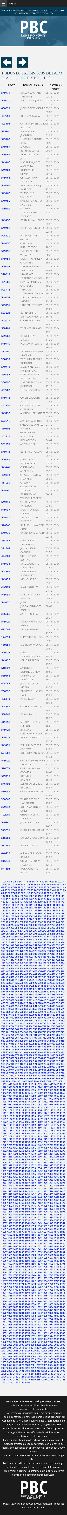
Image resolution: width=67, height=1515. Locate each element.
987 (17, 1078)
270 (3, 930)
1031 (4, 1089)
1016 (44, 1084)
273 (17, 930)
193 (35, 913)
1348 (56, 1171)
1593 (9, 1237)
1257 (39, 1147)
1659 (9, 1255)
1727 (21, 1272)
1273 (4, 1153)
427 (17, 962)
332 (31, 942)
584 (31, 994)
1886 (50, 1312)
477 (53, 971)
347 (35, 945)
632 (58, 1003)
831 (8, 1046)
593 (8, 997)
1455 (39, 1200)
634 (3, 1006)
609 (17, 1000)
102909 (5, 814)
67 (12, 890)
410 (3, 959)
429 (26, 962)
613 (35, 1000)
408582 (5, 683)
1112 (27, 1110)
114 (58, 896)
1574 (27, 1231)
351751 (5, 405)
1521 (39, 1217)
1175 (9, 1127)
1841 (44, 1301)
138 (40, 901)
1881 (21, 1312)
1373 (9, 1179)
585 (35, 994)
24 (2, 884)
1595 (21, 1237)
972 (12, 1075)
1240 (4, 1145)
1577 (44, 1231)
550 (3, 988)
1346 (44, 1171)
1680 (4, 1260)
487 (35, 974)
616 (49, 1000)
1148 (44, 1118)
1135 (33, 1116)
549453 (5, 266)
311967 (5, 548)
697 (35, 1017)
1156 (27, 1121)
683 (35, 1014)
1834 (4, 1301)
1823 (4, 1298)
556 (31, 988)
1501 (50, 1211)
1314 (50, 1162)
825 (44, 1043)
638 (21, 1006)
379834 (5, 806)
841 (53, 1046)
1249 (56, 1145)
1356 (39, 1173)
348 (40, 945)
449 (53, 965)
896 (49, 1058)
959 (17, 1072)
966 (49, 1072)
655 (35, 1008)
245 (17, 924)
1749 (21, 1278)
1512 (50, 1214)
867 (44, 1052)
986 (12, 1078)
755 (44, 1029)
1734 (62, 1272)
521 (62, 979)
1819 (44, 1295)
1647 (4, 1252)
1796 (39, 1289)
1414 (56, 1188)
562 (58, 988)
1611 (50, 1240)
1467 (44, 1202)
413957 (5, 721)
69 (19, 890)
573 (44, 991)
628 (40, 1003)
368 (3, 951)
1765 (50, 1281)
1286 (15, 1156)
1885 (44, 1312)
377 (44, 951)
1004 (36, 1081)
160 (12, 907)
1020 (4, 1087)
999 (8, 1081)
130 (3, 901)
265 (44, 927)
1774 (39, 1283)
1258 (44, 1147)
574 (49, 991)
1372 (4, 1179)
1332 (27, 1168)
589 (53, 994)
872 (3, 1055)
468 (12, 971)
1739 (27, 1275)
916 (12, 1063)
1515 (4, 1217)
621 (8, 1003)
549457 (5, 227)
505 (53, 977)
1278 (33, 1153)
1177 (21, 1127)
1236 (44, 1142)
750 (21, 1029)
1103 (39, 1107)
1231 (15, 1142)
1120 (9, 1113)
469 (17, 971)
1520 (33, 1217)
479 (62, 971)
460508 (5, 428)
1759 (15, 1281)
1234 (33, 1142)
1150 (56, 1118)
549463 (5, 177)
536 (3, 985)
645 (53, 1006)
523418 (5, 289)
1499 (39, 1211)
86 (9, 893)
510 (12, 979)
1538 (9, 1223)
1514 (62, 1214)
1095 (56, 1104)
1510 (39, 1214)
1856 (4, 1307)
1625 (4, 1246)
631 (53, 1003)
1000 (13, 1081)
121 (26, 898)
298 (3, 936)
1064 (4, 1098)
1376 (27, 1179)
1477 (39, 1205)
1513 (56, 1214)
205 (26, 916)
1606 (21, 1240)
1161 (56, 1121)
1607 (27, 1240)
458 (31, 968)
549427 (5, 652)
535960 (5, 131)
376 (40, 951)
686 (49, 1014)
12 (26, 881)
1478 (44, 1205)
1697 (39, 1263)
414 (21, 959)
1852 (44, 1304)
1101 (27, 1107)
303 (26, 936)
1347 (50, 1171)
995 (53, 1078)
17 (43, 881)
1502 (56, 1211)
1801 (4, 1292)
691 (8, 1017)
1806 (33, 1292)
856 (58, 1049)
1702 (4, 1266)
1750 (27, 1278)
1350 (4, 1173)
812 (49, 1040)
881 (44, 1055)
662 (3, 1011)
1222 (27, 1139)
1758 (9, 1281)
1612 (56, 1240)
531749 (5, 845)
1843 (56, 1301)
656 (40, 1008)
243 (8, 924)
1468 (50, 1202)
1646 (62, 1249)
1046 (27, 1092)
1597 (33, 1237)
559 (44, 988)
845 (8, 1049)
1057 (27, 1095)
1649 (15, 1252)
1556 (50, 1226)
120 (21, 898)
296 (58, 933)
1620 (39, 1243)
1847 (15, 1304)
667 (26, 1011)
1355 (33, 1173)
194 (40, 913)
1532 (39, 1220)
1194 (56, 1130)
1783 (27, 1286)
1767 (62, 1281)
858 (3, 1052)
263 (35, 927)
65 (6, 890)
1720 (44, 1269)
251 (44, 924)
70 (22, 890)
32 (28, 884)
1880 (15, 1312)
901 (8, 1061)
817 (8, 1043)
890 (21, 1058)
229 (8, 922)
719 (8, 1023)
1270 (50, 1150)
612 (31, 1000)
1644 (50, 1249)
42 (61, 884)
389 (35, 953)
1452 (21, 1200)
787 (62, 1034)
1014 (33, 1084)
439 (8, 965)
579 (8, 994)
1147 (39, 1118)
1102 (33, 1107)
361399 (5, 444)
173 (8, 910)
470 (21, 971)
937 (44, 1066)
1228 (62, 1139)
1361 (4, 1176)
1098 (9, 1107)
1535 (56, 1220)
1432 (33, 1194)
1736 (9, 1275)
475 (44, 971)
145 (8, 904)
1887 (56, 1312)
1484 (15, 1208)
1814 (15, 1295)
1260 (56, 1147)
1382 (62, 1179)
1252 (9, 1147)
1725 (9, 1272)
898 (58, 1058)
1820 (50, 1295)
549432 (5, 579)
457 (26, 968)
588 (49, 994)
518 (49, 979)
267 (53, 927)
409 (62, 956)
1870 (21, 1310)
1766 (56, 1281)
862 (21, 1052)
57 (45, 887)
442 (21, 965)
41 (58, 884)
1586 (33, 1234)
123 (35, 898)
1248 (50, 1145)
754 (40, 1029)
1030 (62, 1087)
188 (12, 913)
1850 (33, 1304)
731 (62, 1023)
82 (61, 890)
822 (31, 1043)
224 (49, 919)
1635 (62, 1246)
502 (40, 977)
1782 (21, 1286)
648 (3, 1008)
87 (12, 893)
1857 (9, 1307)
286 (12, 933)
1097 (4, 1107)
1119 (4, 1113)
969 (62, 1072)
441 (17, 965)
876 (21, 1055)
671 (44, 1011)
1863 (44, 1307)
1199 (21, 1133)
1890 (9, 1315)
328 (12, 942)
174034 (5, 637)
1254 (21, 1147)
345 (26, 945)
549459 (5, 200)
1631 (39, 1246)
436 (58, 962)
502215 (5, 320)
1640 (27, 1249)
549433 (5, 563)
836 (31, 1046)
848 (21, 1049)
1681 (9, 1260)
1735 (4, 1275)
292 (40, 933)
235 (35, 922)
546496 (5, 783)
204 (21, 916)
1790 (4, 1289)
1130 (4, 1116)
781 (35, 1034)
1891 (15, 1315)
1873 (39, 1310)
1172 (56, 1124)
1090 (27, 1104)
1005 (42, 1081)
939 (53, 1066)
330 (21, 942)
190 (21, 913)
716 (58, 1020)
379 (53, 951)
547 (53, 985)
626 (31, 1003)
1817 (33, 1295)
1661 (21, 1255)
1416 (4, 1191)
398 (12, 956)
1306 (4, 1162)
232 (21, 922)
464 (58, 968)
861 (17, 1052)
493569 (5, 629)
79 (51, 890)
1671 (15, 1257)
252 (49, 924)
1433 (39, 1194)
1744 (56, 1275)
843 (62, 1046)
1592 (4, 1237)
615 (44, 1000)
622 (12, 1003)
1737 (15, 1275)
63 (64, 887)
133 (17, 901)
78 (48, 890)
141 (53, 901)
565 (8, 991)
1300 (33, 1159)
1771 (21, 1283)
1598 (39, 1237)
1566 (44, 1228)
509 (8, 979)
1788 (56, 1286)
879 (35, 1055)
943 (8, 1069)
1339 (4, 1171)
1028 (50, 1087)
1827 (27, 1298)
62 (61, 887)
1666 (50, 1255)
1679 (62, 1257)
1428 (9, 1194)
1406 (9, 1188)
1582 (9, 1234)
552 (12, 988)
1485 (21, 1208)
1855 (62, 1304)
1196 (4, 1133)
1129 (62, 1113)
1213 (39, 1136)
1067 (21, 1098)
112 (49, 896)
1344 (33, 1171)
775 (8, 1034)
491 (53, 974)
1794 (27, 1289)
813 (53, 1040)
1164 (9, 1124)
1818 (39, 1295)
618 (58, 1000)
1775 (44, 1283)
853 (44, 1049)
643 (44, 1006)
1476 (33, 1205)
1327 (62, 1165)
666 (21, 1011)
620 (3, 1003)
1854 (56, 1304)
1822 (62, 1295)
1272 (62, 1150)
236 (40, 922)
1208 (9, 1136)
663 (8, 1011)
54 (35, 887)
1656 (56, 1252)
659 (53, 1008)
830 (3, 1046)
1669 (4, 1257)
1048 (39, 1092)
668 (31, 1011)
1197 (9, 1133)
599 (35, 997)
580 (12, 994)
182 (49, 910)
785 (53, 1034)
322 (49, 939)
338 (58, 942)
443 (26, 965)
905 (26, 1061)
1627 (15, 1246)
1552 (27, 1226)
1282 (56, 1153)
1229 (4, 1142)
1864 (50, 1307)
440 (12, 965)
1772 (27, 1283)
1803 (15, 1292)
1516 (9, 1217)
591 (62, 994)
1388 (33, 1182)
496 (12, 977)
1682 (15, 1260)
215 (8, 919)
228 (3, 922)
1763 (39, 1281)
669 (35, 1011)
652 (21, 1008)
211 (53, 916)
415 (26, 959)
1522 (44, 1217)
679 (17, 1014)
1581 (4, 1234)
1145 (27, 1118)
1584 (21, 1234)
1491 (56, 1208)
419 (44, 959)
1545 (50, 1223)
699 (44, 1017)
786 (58, 1034)
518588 (5, 837)
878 (31, 1055)
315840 (5, 860)
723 (26, 1023)
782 (40, 1034)
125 (44, 898)
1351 (9, 1173)
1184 (62, 1127)
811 (44, 1040)
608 (12, 1000)
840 (49, 1046)
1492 (62, 1208)
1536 (62, 1220)
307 (44, 936)
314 (12, 939)
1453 (27, 1200)
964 (40, 1072)
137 (35, 901)
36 (41, 884)
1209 (15, 1136)
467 (8, 971)
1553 (33, 1226)
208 (40, 916)
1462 (15, 1202)
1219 (9, 1139)
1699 (50, 1263)
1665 (44, 1255)
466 (3, 971)
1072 (50, 1098)
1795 (33, 1289)
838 (40, 1046)
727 (44, 1023)
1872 (33, 1310)
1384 (9, 1182)
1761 (27, 1281)
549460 (5, 193)
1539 (15, 1223)
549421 (5, 745)
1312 (39, 1162)
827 (53, 1043)
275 (26, 930)
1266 (27, 1150)
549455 (5, 251)
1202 (39, 1133)
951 (44, 1069)
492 (58, 974)
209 (44, 916)
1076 (9, 1101)
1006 (48, 1081)
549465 (5, 162)
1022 (15, 1087)
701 (53, 1017)
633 (62, 1003)
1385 (15, 1182)
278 (40, 930)
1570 (4, 1231)
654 (31, 1008)
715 (53, 1020)
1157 (33, 1121)
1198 (15, 1133)
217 (17, 919)
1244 (27, 1145)
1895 (39, 1315)
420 (49, 959)
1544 (44, 1223)
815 (62, 1040)
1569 (62, 1228)
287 (17, 933)
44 (2, 887)
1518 (21, 1217)
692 (12, 1017)
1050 (50, 1092)
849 (26, 1049)
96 (41, 893)
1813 (9, 1295)
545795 (5, 413)
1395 (9, 1185)
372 (21, 951)
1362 (9, 1176)
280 (49, 930)
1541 (27, 1223)
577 (62, 991)
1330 (15, 1168)
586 (40, 994)
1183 (56, 1127)
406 (49, 956)
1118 (62, 1110)
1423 (44, 1191)
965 (44, 1072)
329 (17, 942)
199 (62, 913)
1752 (39, 1278)
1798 (50, 1289)
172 (3, 910)
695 (26, 1017)
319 (35, 939)
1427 (4, 1194)
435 (53, 962)
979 (44, 1075)
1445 (44, 1197)
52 (28, 887)
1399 (33, 1185)
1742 (44, 1275)
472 (31, 971)
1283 (62, 1153)
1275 (15, 1153)
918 (21, 1063)
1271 (56, 1150)
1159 (44, 1121)
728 (49, 1023)
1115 (44, 1110)
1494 (9, 1211)
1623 (56, 1243)
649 (8, 1008)
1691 (4, 1263)
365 (53, 948)
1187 (15, 1130)
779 (26, 1034)
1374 (15, 1179)
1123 (27, 1113)
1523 (50, 1217)
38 (48, 884)
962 (31, 1072)
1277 (27, 1153)
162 (21, 907)
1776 (50, 1283)
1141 (4, 1118)
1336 (50, 1168)
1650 (21, 1252)
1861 (33, 1307)
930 (12, 1066)
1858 (15, 1307)
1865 (56, 1307)
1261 (62, 1147)
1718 (33, 1269)
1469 (56, 1202)
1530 (27, 1220)
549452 (5, 297)
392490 (5, 351)
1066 (15, 1098)
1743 (50, 1275)
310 (58, 936)
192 (31, 913)
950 (40, 1069)
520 (58, 979)
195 (44, 913)
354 (3, 948)
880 (40, 1055)
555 (26, 988)
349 (44, 945)
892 (31, 1058)
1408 (21, 1188)
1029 (56, 1087)
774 (3, 1034)
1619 (33, 1243)
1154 (15, 1121)
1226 (50, 1139)
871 (62, 1052)
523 (8, 982)
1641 (33, 1249)
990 (31, 1078)
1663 (33, 1255)
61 (58, 887)
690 (3, 1017)
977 (35, 1075)
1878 (4, 1312)
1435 (50, 1194)
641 (35, 1006)
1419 (21, 1191)
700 (49, 1017)
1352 (15, 1173)
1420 (27, 1191)
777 (17, 1034)
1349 (62, 1171)
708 (21, 1020)
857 (62, 1049)
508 (3, 979)
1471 (4, 1205)
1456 (44, 1200)
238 (49, 922)
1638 (15, 1249)
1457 (50, 1200)
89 (19, 893)
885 (62, 1055)
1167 (27, 1124)
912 (58, 1061)
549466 (5, 154)
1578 (50, 1231)
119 (17, 898)
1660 (15, 1255)
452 (3, 968)
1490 (50, 1208)
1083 (50, 1101)
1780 (9, 1286)
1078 (21, 1101)
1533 (44, 1220)
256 (3, 927)
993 (44, 1078)
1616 (15, 1243)
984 (3, 1078)
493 (62, 974)
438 (3, 965)
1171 (50, 1124)
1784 (33, 1286)
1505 (9, 1214)
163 (26, 907)
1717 (27, 1269)
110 (40, 896)
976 (31, 1075)
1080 (33, 1101)
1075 (4, 1101)
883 (53, 1055)
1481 (62, 1205)
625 (26, 1003)
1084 (56, 1101)
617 (53, 1000)
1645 (56, 1249)
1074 (62, 1098)
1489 (44, 1208)
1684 (27, 1260)
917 (17, 1063)
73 (32, 890)
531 (44, 982)
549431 (5, 594)
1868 (9, 1310)
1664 (39, 1255)
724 (31, 1023)
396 (3, 956)
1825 (15, 1298)
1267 (33, 1150)
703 (62, 1017)
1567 (50, 1228)
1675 (39, 1257)
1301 (39, 1159)
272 (12, 930)
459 (35, 968)
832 (12, 1046)
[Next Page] (22, 66)
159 (8, 907)
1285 (9, 1156)
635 (8, 1006)
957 (8, 1072)
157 (62, 904)
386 (21, 953)
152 (40, 904)
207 (35, 916)
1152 (4, 1121)
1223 (33, 1139)
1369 (50, 1176)
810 (40, 1040)
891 (26, 1058)
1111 (21, 1110)
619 (62, 1000)
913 (62, 1061)
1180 (39, 1127)
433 (44, 962)
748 (12, 1029)
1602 (62, 1237)
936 (40, 1066)
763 (17, 1032)
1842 (50, 1301)
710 (31, 1020)
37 (45, 884)
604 (58, 997)
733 (8, 1026)
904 (21, 1061)
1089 (21, 1104)
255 (62, 924)
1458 (56, 1200)
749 (17, 1029)
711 (35, 1020)
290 (31, 933)
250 (40, 924)
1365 (27, 1176)
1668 (62, 1255)
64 (2, 890)
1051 (56, 1092)
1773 (33, 1283)
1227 (56, 1139)
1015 (39, 1084)
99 (51, 893)
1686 (39, 1260)
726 (40, 1023)
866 (40, 1052)
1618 (27, 1243)
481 (8, 974)
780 (31, 1034)
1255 (27, 1147)
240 (58, 922)
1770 (15, 1283)
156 (58, 904)
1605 (15, 1240)
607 (8, 1000)
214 (3, 919)
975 (26, 1075)
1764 (44, 1281)
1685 (33, 1260)
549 (62, 985)
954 (58, 1069)
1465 (33, 1202)
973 (17, 1075)
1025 (33, 1087)
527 (26, 982)
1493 (4, 1211)
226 (58, 919)
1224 (39, 1139)
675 (62, 1011)
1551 (21, 1226)
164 (31, 907)
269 (62, 927)
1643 (44, 1249)
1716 (21, 1269)
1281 (50, 1153)
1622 (50, 1243)
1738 (21, 1275)
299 (8, 936)
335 (44, 942)
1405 (4, 1188)
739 (35, 1026)
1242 (15, 1145)
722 (21, 1023)
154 (49, 904)
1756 (62, 1278)
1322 (33, 1165)
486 (31, 974)
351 (53, 945)
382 (3, 953)
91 (25, 893)
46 (9, 887)
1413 (50, 1188)
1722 (56, 1269)
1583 (15, 1234)
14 (33, 881)
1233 (27, 1142)
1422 (39, 1191)
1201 (33, 1133)
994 (49, 1078)
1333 (33, 1168)
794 (31, 1037)
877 (26, 1055)
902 (12, 1061)
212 (58, 916)
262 (31, 927)
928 (3, 1066)
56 (41, 887)
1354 (27, 1173)
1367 (39, 1176)
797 (44, 1037)
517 (44, 979)
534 (58, 982)
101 (60, 893)
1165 (15, 1124)
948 (31, 1069)
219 (26, 919)
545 (44, 985)
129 (62, 898)
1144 (21, 1118)
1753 (44, 1278)
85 (6, 893)
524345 (5, 525)
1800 (62, 1289)
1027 (44, 1087)
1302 (44, 1159)
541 (26, 985)
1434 (44, 1194)
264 (40, 927)
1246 (39, 1145)
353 (62, 945)
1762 (33, 1281)
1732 (50, 1272)
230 (12, 922)
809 (35, 1040)
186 (3, 913)
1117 (56, 1110)
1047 (33, 1092)
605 (62, 997)
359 (26, 948)
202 (12, 916)
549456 (5, 243)
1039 (50, 1089)
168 (49, 907)
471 (26, 971)
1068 (27, 1098)
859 (8, 1052)
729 (53, 1023)
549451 (5, 305)
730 (58, 1023)
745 (62, 1026)
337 (53, 942)
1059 (39, 1095)
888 (12, 1058)
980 (49, 1075)
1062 (56, 1095)
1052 (62, 1092)
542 (31, 985)
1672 (21, 1257)
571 (35, 991)
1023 (21, 1087)
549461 (5, 185)
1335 (44, 1168)
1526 (4, 1220)
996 (58, 1078)
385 (17, 953)
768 (40, 1032)
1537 (4, 1223)
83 (64, 890)
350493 (5, 359)
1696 (33, 1263)
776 (12, 1034)
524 (12, 982)
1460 (4, 1202)
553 (17, 988)
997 (62, 1078)
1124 (33, 1113)
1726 (15, 1272)
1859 (21, 1307)
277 (35, 930)
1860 (27, 1307)
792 (21, 1037)
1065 (9, 1098)
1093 (44, 1104)
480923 (5, 108)
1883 (33, 1312)
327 (8, 942)
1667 (56, 1255)
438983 (5, 540)
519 (53, 979)
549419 (5, 776)
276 (31, 930)
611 (26, 1000)
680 (21, 1014)
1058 (33, 1095)
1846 (9, 1304)
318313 (5, 274)
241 (62, 922)
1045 (21, 1092)
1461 (9, 1202)
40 (54, 884)
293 (44, 933)
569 (26, 991)
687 (53, 1014)
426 (12, 962)
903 (17, 1061)
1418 (15, 1191)
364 (49, 948)
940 (58, 1066)
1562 (21, 1228)
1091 (33, 1104)
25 (6, 884)
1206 (62, 1133)
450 (58, 965)
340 (3, 945)
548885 (5, 706)
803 (8, 1040)
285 (8, 933)
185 (62, 910)
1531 (33, 1220)
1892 (21, 1315)
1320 (21, 1165)
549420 (5, 760)
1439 (9, 1197)
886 (3, 1058)
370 (12, 951)
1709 (44, 1266)
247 (26, 924)
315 (17, 939)
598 (31, 997)
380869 (5, 799)
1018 (56, 1084)
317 (26, 939)
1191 (39, 1130)
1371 (62, 1176)
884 (58, 1055)
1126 (44, 1113)
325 (62, 939)
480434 (5, 791)
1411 (39, 1188)
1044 (15, 1092)
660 (58, 1008)
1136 (39, 1116)
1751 (33, 1278)
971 (8, 1075)
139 (44, 901)
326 (3, 942)
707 (17, 1020)
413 (17, 959)
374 (31, 951)
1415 (62, 1188)
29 (19, 884)
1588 (44, 1234)
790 (12, 1037)
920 (31, 1063)
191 (26, 913)
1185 (4, 1130)
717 (62, 1020)
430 (31, 962)
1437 (62, 1194)
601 (44, 997)
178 (31, 910)
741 (44, 1026)
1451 (15, 1200)
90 (22, 893)
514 (31, 979)
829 (62, 1043)
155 (53, 904)
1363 (15, 1176)
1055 (15, 1095)
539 (17, 985)
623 (17, 1003)
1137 (44, 1116)
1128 (56, 1113)
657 (44, 1008)
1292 (50, 1156)
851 (35, 1049)
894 (40, 1058)
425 (8, 962)
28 (15, 884)
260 (21, 927)
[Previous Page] (6, 66)
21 (56, 881)
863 (26, 1052)
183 (53, 910)
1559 (4, 1228)
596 (21, 997)
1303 (50, 1159)
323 (53, 939)
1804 (21, 1292)
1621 (44, 1243)
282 (58, 930)
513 (26, 979)
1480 (56, 1205)
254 (58, 924)
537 (8, 985)
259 (17, 927)
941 (62, 1066)
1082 (44, 1101)
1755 (56, 1278)
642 (40, 1006)
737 (26, 1026)
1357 (44, 1173)
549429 (5, 621)
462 (49, 968)
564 (3, 991)
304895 (5, 382)
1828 (33, 1298)
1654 (44, 1252)
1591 (62, 1234)
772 (58, 1032)
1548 (4, 1226)
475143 (5, 698)
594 (12, 997)
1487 (33, 1208)
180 (40, 910)
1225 (44, 1139)
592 (3, 997)
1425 (56, 1191)
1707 (33, 1266)
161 (17, 907)
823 (35, 1043)
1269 (44, 1150)
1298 (21, 1159)
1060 (44, 1095)
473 (35, 971)
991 (35, 1078)
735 (17, 1026)
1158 (39, 1121)
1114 (39, 1110)
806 (21, 1040)
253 (53, 924)
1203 (44, 1133)
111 (44, 896)
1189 (27, 1130)
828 (58, 1043)
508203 (5, 328)
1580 (62, 1231)
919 (26, 1063)
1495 (15, 1211)
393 (53, 953)
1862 (39, 1307)
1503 (62, 1211)
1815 (21, 1295)
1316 (62, 1162)
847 (17, 1049)
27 (12, 884)
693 (17, 1017)
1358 (50, 1173)
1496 (21, 1211)
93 (32, 893)
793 (26, 1037)
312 (3, 939)
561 (53, 988)
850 (31, 1049)
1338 (62, 1168)
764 (21, 1032)
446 (40, 965)
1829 (39, 1298)
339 (62, 942)
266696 (5, 691)
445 (35, 965)
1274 (9, 1153)
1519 (27, 1217)
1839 (33, 1301)
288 (21, 933)
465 (62, 968)
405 (44, 956)
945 (17, 1069)
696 (31, 1017)
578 (3, 994)
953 (53, 1069)
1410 (33, 1188)
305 (35, 936)
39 (51, 884)
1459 (62, 1200)
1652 (33, 1252)
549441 (5, 467)
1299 (27, 1159)
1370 (56, 1176)
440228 (5, 853)
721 (17, 1023)
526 (21, 982)
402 (31, 956)
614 (40, 1000)
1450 (9, 1200)
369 (8, 951)
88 (15, 893)
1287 (21, 1156)
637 (17, 1006)
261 (26, 927)
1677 (50, 1257)
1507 (21, 1214)
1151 (62, 1118)
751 (26, 1029)
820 (21, 1043)
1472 (9, 1205)
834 (21, 1046)
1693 (15, 1263)
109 (35, 896)
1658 (4, 1255)
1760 (21, 1281)
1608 (33, 1240)
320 (40, 939)
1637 (9, 1249)
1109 (9, 1110)
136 (31, 901)
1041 (62, 1089)
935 (35, 1066)
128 (58, 898)
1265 (21, 1150)
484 (21, 974)
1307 (9, 1162)
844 (3, 1049)
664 (12, 1011)
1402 (50, 1185)
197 (53, 913)
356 (12, 948)
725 (35, 1023)
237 (44, 922)
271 (8, 930)
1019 (62, 1084)
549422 (5, 737)
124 (40, 898)
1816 (27, 1295)
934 (31, 1066)
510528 (5, 667)
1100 (21, 1107)
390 (40, 953)
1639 (21, 1249)
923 (44, 1063)
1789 (62, 1286)
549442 (5, 459)
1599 (44, 1237)
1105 (50, 1107)
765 (26, 1032)
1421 (33, 1191)
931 (17, 1066)
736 (21, 1026)
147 (17, 904)
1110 (15, 1110)
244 (12, 924)
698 (40, 1017)
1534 (50, 1220)
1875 (50, 1310)
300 (12, 936)
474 (40, 971)
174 (12, 910)
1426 (62, 1191)
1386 (21, 1182)
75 (38, 890)
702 (58, 1017)
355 (8, 948)
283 (62, 930)
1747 (9, 1278)
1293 (56, 1156)
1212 (33, 1136)
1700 (56, 1263)
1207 (4, 1136)
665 (17, 1011)
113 (53, 896)
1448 (62, 1197)
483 (17, 974)
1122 (21, 1113)
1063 (62, 1095)
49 (19, 887)
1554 (39, 1226)
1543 (39, 1223)
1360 (62, 1173)
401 (26, 956)
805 (17, 1040)
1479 (50, 1205)
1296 (9, 1159)
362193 (5, 586)
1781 (15, 1286)
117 (8, 898)
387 (26, 953)
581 (17, 994)
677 (8, 1014)
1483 (9, 1208)
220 (31, 919)
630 (49, 1003)
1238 (56, 1142)
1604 (9, 1240)
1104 (44, 1107)
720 (12, 1023)
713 (44, 1020)
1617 (21, 1243)
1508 (27, 1214)
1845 (4, 1304)
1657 (62, 1252)
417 (35, 959)
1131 (9, 1116)
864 (31, 1052)
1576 (39, 1231)
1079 (27, 1101)
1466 (39, 1202)
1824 (9, 1298)
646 (58, 1006)
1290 (39, 1156)
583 (26, 994)
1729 (33, 1272)
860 (12, 1052)
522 (3, 982)
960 (21, 1072)
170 (58, 907)
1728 (27, 1272)
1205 (56, 1133)
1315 (56, 1162)
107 (26, 896)
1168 (33, 1124)
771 (53, 1032)
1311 (33, 1162)
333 (35, 942)
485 (26, 974)
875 (17, 1055)
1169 (39, 1124)
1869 (15, 1310)
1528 (15, 1220)
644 (49, 1006)
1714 (9, 1269)
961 (26, 1072)
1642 (39, 1249)
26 (9, 884)
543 (35, 985)
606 (3, 1000)
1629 (27, 1246)
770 (49, 1032)
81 (58, 890)
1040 (56, 1089)
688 (58, 1014)
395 (62, 953)
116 (3, 898)
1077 (15, 1101)
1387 (27, 1182)
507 (62, 977)
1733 (56, 1272)
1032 (9, 1089)
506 (58, 977)
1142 (9, 1118)
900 (3, 1061)
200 (3, 916)
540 (21, 985)
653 (26, 1008)
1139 (56, 1116)
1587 (39, 1234)
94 (35, 893)
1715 (15, 1269)
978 (40, 1075)
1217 (62, 1136)
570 (31, 991)
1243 (21, 1145)
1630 (33, 1246)
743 (53, 1026)
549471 (5, 92)
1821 (56, 1295)
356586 (5, 613)
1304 (56, 1159)
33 (32, 884)
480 (3, 974)
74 (35, 890)
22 (59, 881)
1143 (15, 1118)
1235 (39, 1142)
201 (8, 916)
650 (12, 1008)
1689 (56, 1260)
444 (31, 965)
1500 (44, 1211)
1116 (50, 1110)
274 (21, 930)
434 (49, 962)
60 (54, 887)
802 (3, 1040)
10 (20, 881)
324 (58, 939)
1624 (62, 1243)
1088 (15, 1104)
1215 (50, 1136)
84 (2, 893)
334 (40, 942)
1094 (50, 1104)
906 (31, 1061)
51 (25, 887)
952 (49, 1069)
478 (58, 971)
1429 (15, 1194)
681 (26, 1014)
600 (40, 997)
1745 (62, 1275)
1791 (9, 1289)
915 (8, 1063)
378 (49, 951)
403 (35, 956)
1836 (15, 1301)
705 (8, 1020)
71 (25, 890)
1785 (39, 1286)
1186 (9, 1130)
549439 (5, 501)
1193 (50, 1130)
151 (35, 904)
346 (31, 945)
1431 (27, 1194)
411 (8, 959)
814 (58, 1040)
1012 (21, 1084)
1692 (9, 1263)
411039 (5, 482)
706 (12, 1020)
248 (31, 924)
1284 (4, 1156)
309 (53, 936)
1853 (50, 1304)
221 (35, 919)
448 (49, 965)
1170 (44, 1124)
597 (26, 997)
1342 (21, 1171)
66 (9, 890)
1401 (44, 1185)
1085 (62, 1101)
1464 (27, 1202)
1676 (44, 1257)
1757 (4, 1281)
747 (8, 1029)
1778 (62, 1283)
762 (12, 1032)
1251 (4, 1147)
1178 (27, 1127)
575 (53, 991)
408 (58, 956)
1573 (21, 1231)
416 (31, 959)
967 (53, 1072)
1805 (27, 1292)
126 (49, 898)
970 (3, 1075)
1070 (39, 1098)
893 (35, 1058)
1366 (33, 1176)
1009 (4, 1084)
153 (44, 904)
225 (53, 919)
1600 (50, 1237)
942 (3, 1069)
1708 (39, 1266)
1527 (9, 1220)
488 (40, 974)
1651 (27, 1252)
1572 (15, 1231)
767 (35, 1032)
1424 (50, 1191)
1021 (9, 1087)
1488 (39, 1208)
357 (17, 948)
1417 (9, 1191)
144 (3, 904)
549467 (5, 146)
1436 (56, 1194)
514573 (5, 768)
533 (53, 982)
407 (53, 956)
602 (49, 997)
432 (40, 962)
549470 (5, 100)
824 (40, 1043)
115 (62, 896)
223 (44, 919)
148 (21, 904)
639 (26, 1006)
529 (35, 982)
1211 (27, 1136)
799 (53, 1037)
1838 (27, 1301)
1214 (44, 1136)
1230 (9, 1142)
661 (62, 1008)
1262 (4, 1150)
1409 (27, 1188)
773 (62, 1032)
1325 (50, 1165)
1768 (4, 1283)
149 (26, 904)
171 (62, 907)
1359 (56, 1173)
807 (26, 1040)
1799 (56, 1289)
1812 (4, 1295)
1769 (9, 1283)
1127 (50, 1113)
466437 (5, 374)
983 (62, 1075)
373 (26, 951)
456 (21, 968)
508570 (5, 235)
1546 (56, 1223)
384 (12, 953)
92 (28, 893)
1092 (39, 1104)
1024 (27, 1087)
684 (40, 1014)
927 (62, 1063)
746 (3, 1029)
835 (26, 1046)
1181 (44, 1127)
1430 (21, 1194)
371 (17, 951)
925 (53, 1063)
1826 (21, 1298)
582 (21, 994)
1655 (50, 1252)
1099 (15, 1107)
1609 (39, 1240)
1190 (33, 1130)
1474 (21, 1205)
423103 (5, 123)
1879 (9, 1312)
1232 (21, 1142)
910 (49, 1061)
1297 (15, 1159)
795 (35, 1037)
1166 (21, 1124)
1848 (21, 1304)
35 (38, 884)
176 (21, 910)
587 (44, 994)
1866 (62, 1307)
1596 (27, 1237)
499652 (5, 208)
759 (62, 1029)
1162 (62, 1121)
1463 (21, 1202)
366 (58, 948)
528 (31, 982)
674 (58, 1011)
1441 (21, 1197)
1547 (62, 1223)
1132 (15, 1116)
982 (58, 1075)
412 (12, 959)
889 (17, 1058)
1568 (56, 1228)
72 (28, 890)
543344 (5, 571)
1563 (27, 1228)
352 (58, 945)
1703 (9, 1266)
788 (3, 1037)
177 (26, 910)
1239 (62, 1142)
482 (12, 974)
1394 (4, 1185)
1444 (39, 1197)
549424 (5, 729)
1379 (44, 1179)
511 (17, 979)
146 (12, 904)
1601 (56, 1237)
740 (40, 1026)
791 (17, 1037)
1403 (56, 1185)
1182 (50, 1127)
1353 (21, 1173)
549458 (5, 220)
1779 (4, 1286)
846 (12, 1049)
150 (31, 904)
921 (35, 1063)
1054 (9, 1095)
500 (31, 977)
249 (35, 924)
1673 (27, 1257)
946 (21, 1069)
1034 (21, 1089)
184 (58, 910)
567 (17, 991)
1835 (9, 1301)
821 (26, 1043)
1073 (56, 1098)
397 (8, 956)
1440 (15, 1197)
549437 (5, 509)
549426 (5, 660)
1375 (21, 1179)
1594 (15, 1237)
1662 (27, 1255)
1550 (15, 1226)
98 (48, 893)
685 (44, 1014)
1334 (39, 1168)
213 (62, 916)
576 (58, 991)
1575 (33, 1231)
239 (53, 922)
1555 (44, 1226)
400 (21, 956)
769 (44, 1032)
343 (17, 945)
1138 (50, 1116)
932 (21, 1066)
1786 (44, 1286)
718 (3, 1023)
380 (58, 951)
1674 (33, 1257)
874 (12, 1055)
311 (62, 936)
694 (21, 1017)
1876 (56, 1310)
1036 (33, 1089)
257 (8, 927)
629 (44, 1003)
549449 (5, 343)
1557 (56, 1226)
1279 (39, 1153)
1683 (21, 1260)
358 (21, 948)
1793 (21, 1289)
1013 (27, 1084)
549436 (5, 517)
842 (58, 1046)
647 (62, 1006)
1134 (27, 1116)
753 (35, 1029)
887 (8, 1058)
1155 (21, 1121)
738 (31, 1026)
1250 (62, 1145)
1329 (9, 1168)
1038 (44, 1089)
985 (8, 1078)
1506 (15, 1214)
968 (58, 1072)
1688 (50, 1260)
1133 (21, 1116)
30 (22, 884)
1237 (50, 1142)
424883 (5, 555)
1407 (15, 1188)
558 (40, 988)
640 (31, 1006)
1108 (4, 1110)
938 (49, 1066)
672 (49, 1011)
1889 (4, 1315)
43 (64, 884)
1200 (27, 1133)
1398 (27, 1185)
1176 (15, 1127)
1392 (56, 1182)
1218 (4, 1139)
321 (44, 939)
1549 (9, 1226)
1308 (15, 1162)
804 (12, 1040)
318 (31, 939)
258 (12, 927)
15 (36, 881)
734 (12, 1026)
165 (35, 907)
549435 (5, 532)
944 (12, 1069)
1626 (9, 1246)
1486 (27, 1208)
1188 (21, 1130)
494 (3, 977)
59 (51, 887)
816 (3, 1043)
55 (38, 887)
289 (26, 933)
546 (49, 985)
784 (49, 1034)
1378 (39, 1179)
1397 (21, 1185)
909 (44, 1061)
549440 (5, 490)
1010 (9, 1084)
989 (26, 1078)
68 (15, 890)
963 (35, 1072)
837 (35, 1046)
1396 (15, 1185)
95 (38, 893)
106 (21, 896)
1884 (39, 1312)
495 (8, 977)
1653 (39, 1252)
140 (49, 901)
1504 (4, 1214)
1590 (56, 1234)
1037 (39, 1089)
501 (35, 977)
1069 (33, 1098)
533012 (5, 420)
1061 (50, 1095)
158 (3, 907)
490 (49, 974)
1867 (4, 1310)
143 (62, 901)
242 (3, 924)
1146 (33, 1118)
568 (21, 991)
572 (40, 991)
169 (53, 907)
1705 (21, 1266)
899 (62, 1058)
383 (8, 953)
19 (49, 881)
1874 (44, 1310)
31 (25, 884)
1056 (21, 1095)
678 (12, 1014)
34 (35, 884)
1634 (56, 1246)
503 (44, 977)
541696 (5, 868)
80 (54, 890)
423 (62, 959)
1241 (9, 1145)
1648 (9, 1252)
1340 (9, 1171)
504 (49, 977)
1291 (44, 1156)
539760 (5, 335)
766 (31, 1032)
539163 (5, 675)
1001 (18, 1081)
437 (62, 962)
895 (44, 1058)
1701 (62, 1263)
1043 (9, 1092)
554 (21, 988)
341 (8, 945)
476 (49, 971)
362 (40, 948)
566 (12, 991)
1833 (62, 1298)
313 (8, 939)
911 (53, 1061)
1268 (39, 1150)
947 (26, 1069)
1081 (39, 1101)
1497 (27, 1211)
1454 (33, 1200)
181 (44, 910)
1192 (44, 1130)
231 (17, 922)
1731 (44, 1272)
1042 (4, 1092)
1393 (62, 1182)
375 (35, 951)
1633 (50, 1246)
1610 (44, 1240)
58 (48, 887)
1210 (21, 1136)
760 (3, 1032)
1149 (50, 1118)
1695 (27, 1263)
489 (44, 974)
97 (45, 893)
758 (58, 1029)
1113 (33, 1110)
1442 (27, 1197)
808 (31, 1040)
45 (6, 887)
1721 (50, 1269)
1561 (15, 1228)
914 (3, 1063)
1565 (39, 1228)
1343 (27, 1171)
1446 (50, 1197)
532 (49, 982)
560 (49, 988)
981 (53, 1075)
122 (31, 898)
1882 (27, 1312)
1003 (30, 1081)
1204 (50, 1133)
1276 (21, 1153)
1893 (27, 1315)
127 (53, 898)
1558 (62, 1226)
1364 (21, 1176)
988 (21, 1078)
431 (35, 962)
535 (62, 982)
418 (40, 959)
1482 (4, 1208)
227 (62, 919)
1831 (50, 1298)
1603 (4, 1240)
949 (35, 1069)
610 (21, 1000)
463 (53, 968)
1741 (39, 1275)
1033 (15, 1089)
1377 (33, 1179)
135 (26, 901)
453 (8, 968)
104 (12, 896)
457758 (5, 115)
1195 (62, 1130)
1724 (4, 1272)
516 (40, 979)
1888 (62, 1312)
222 (40, 919)
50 (22, 887)
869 (53, 1052)
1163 (4, 1124)
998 (3, 1081)
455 (17, 968)
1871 (27, 1310)
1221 (21, 1139)
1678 (56, 1257)
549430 (5, 602)
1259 (50, 1147)
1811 (62, 1292)
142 (58, 901)
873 (8, 1055)
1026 (39, 1087)
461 (44, 968)
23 (62, 881)
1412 (44, 1188)
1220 (15, 1139)
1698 (44, 1263)
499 (26, 977)
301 (17, 936)
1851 (39, 1304)
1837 (21, 1301)
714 (49, 1020)
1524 (56, 1217)
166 (40, 907)
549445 (5, 397)
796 (40, 1037)
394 (58, 953)
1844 (62, 1301)
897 (53, 1058)
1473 (15, 1205)
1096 (62, 1104)
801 (62, 1037)
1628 (21, 1246)
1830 (44, 1298)
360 (31, 948)
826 (49, 1043)
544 (40, 985)
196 (49, 913)
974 (21, 1075)
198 (58, 913)
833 (17, 1046)
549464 (5, 169)
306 (40, 936)
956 (3, 1072)
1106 (56, 1107)
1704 (15, 1266)
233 (26, 922)
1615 (9, 1243)
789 (8, 1037)
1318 (9, 1165)
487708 (5, 389)
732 (3, 1026)
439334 (5, 474)
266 (49, 927)
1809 (50, 1292)
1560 (9, 1228)
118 (12, 898)
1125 (39, 1113)
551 (8, 988)
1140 (62, 1116)
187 (8, 913)
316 (21, 939)
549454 (5, 258)
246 (21, 924)
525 (17, 982)
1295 (4, 1159)
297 (62, 933)
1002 (24, 1081)
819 (17, 1043)
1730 (39, 1272)
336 (49, 942)
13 (30, 881)
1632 (44, 1246)
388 (31, 953)
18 (46, 881)
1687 (44, 1260)
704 (3, 1020)
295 (53, 933)
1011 (15, 1084)
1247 (44, 1145)
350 (49, 945)
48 (15, 887)
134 (21, 901)
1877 (62, 1310)
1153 (9, 1121)
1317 (4, 1165)
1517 (15, 1217)
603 (53, 997)
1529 (21, 1220)
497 (17, 977)
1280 (44, 1153)
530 (40, 982)
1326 (56, 1165)
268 (58, 927)
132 (12, 901)
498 (21, 977)
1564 (33, 1228)
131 (8, 901)
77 (45, 890)
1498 (33, 1211)
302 (21, 936)
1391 (50, 1182)
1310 (27, 1162)
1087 (9, 1104)
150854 (5, 644)
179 (35, 910)
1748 (15, 1278)
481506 (5, 281)
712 (40, 1020)
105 (17, 896)
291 (35, 933)
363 (44, 948)
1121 (15, 1113)
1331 (21, 1168)
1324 (44, 1165)
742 (49, 1026)
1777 (56, 1283)
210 (49, 916)
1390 (44, 1182)
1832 (56, 1298)
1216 (56, 1136)
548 (58, 985)
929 (8, 1066)
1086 (4, 1104)
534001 (5, 752)
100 (55, 893)
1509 (33, 1214)
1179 (33, 1127)
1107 (62, 1107)
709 (26, 1020)
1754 (50, 1278)
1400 (39, 1185)
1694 (21, 1263)
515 (35, 979)
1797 (44, 1289)
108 (31, 896)
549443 (5, 451)
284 (3, 933)
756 (49, 1029)
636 (12, 1006)
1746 (4, 1278)
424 (3, 962)
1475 (27, 1205)
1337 (56, 1168)
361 (35, 948)
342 (12, 945)
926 (58, 1063)
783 (44, 1034)
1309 (21, 1162)
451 (62, 965)
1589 (50, 1234)
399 (17, 956)
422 (58, 959)
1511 (44, 1214)
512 (21, 979)
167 (44, 907)
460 (40, 968)
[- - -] (3, 3)
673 (53, 1011)
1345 (39, 1171)
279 (44, 930)
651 (17, 1008)
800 (58, 1037)
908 (40, 1061)
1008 (59, 1081)
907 (35, 1061)
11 (23, 881)
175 (17, 910)
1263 (9, 1150)
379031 (5, 830)
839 (44, 1046)
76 (41, 890)
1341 (15, 1171)
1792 (15, 1289)
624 (21, 1003)
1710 (50, 1266)
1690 (62, 1260)
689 (62, 1014)
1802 (9, 1292)
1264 (15, 1150)
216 (12, 919)
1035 (27, 1089)
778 (21, 1034)
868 (49, 1052)
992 (40, 1078)
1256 (33, 1147)
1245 (33, 1145)
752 (31, 1029)
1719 (39, 1269)
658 (49, 1008)
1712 (62, 1266)
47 (12, 887)
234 (31, 922)
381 (62, 951)
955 (62, 1069)
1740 (33, 1275)
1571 (9, 1231)
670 (40, 1011)
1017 (50, 1084)
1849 (27, 1304)
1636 (4, 1249)
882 (49, 1055)
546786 (5, 822)
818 (12, 1043)
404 (40, 956)
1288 (27, 1156)
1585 (27, 1234)
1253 (15, 1147)
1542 (33, 1223)
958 (12, 1072)
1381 (56, 1179)
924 (49, 1063)
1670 (9, 1257)
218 (21, 919)
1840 (39, 1301)
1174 (4, 1127)
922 (40, 1063)
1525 (62, 1217)
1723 (62, 1269)
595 (17, 997)
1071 (44, 1098)
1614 (4, 1243)
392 (49, 953)
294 (49, 933)
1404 (62, 1185)
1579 (56, 1231)
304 (31, 936)
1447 (56, 1197)
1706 (27, 1266)
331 (26, 942)
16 (39, 881)
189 (17, 913)
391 (44, 953)
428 (21, 962)
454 (12, 968)
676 (3, 1014)
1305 (62, 1159)
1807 (39, 1292)
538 (12, 985)
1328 (4, 1168)
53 (32, 887)
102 (3, 896)
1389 (39, 1182)
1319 (15, 1165)
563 (62, 988)
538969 (5, 714)
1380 (50, 1179)
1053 (4, 1095)
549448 (5, 366)
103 (8, 896)
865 (35, 1052)
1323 (39, 1165)
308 (49, 936)
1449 (4, 1200)
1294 (62, 1156)
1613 (62, 1240)
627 (35, 1003)
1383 (4, 1182)
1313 (44, 1162)
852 (40, 1049)
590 (58, 994)
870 (58, 1052)
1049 (44, 1092)
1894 (33, 1315)
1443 (33, 1197)
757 (53, 1029)
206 (31, 916)
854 (49, 1049)
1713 (4, 1269)
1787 (50, 1286)
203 (17, 916)
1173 (62, 1124)
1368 (44, 1176)
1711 (56, 1266)
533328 (5, 312)
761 (8, 1032)
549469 (5, 139)
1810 (56, 1292)
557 (35, 988)
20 (52, 881)
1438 (4, 1197)
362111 (5, 436)
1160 (50, 1121)
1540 (21, 1223)
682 (31, 1014)
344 (21, 945)
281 (53, 930)
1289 (33, 1156)
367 (62, 948)
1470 (62, 1202)
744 (58, 1026)
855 (53, 1049)
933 (26, 1066)
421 (53, 959)
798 (49, 1037)
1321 (27, 1165)
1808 (44, 1292)
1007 (54, 1081)
